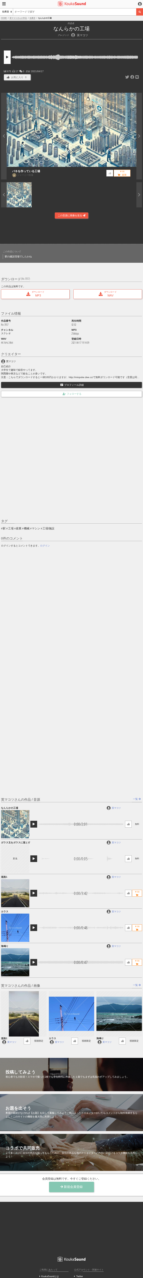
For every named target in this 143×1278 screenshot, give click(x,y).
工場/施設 (48, 528)
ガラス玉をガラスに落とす (15, 842)
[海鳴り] (15, 962)
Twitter (79, 1276)
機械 (26, 528)
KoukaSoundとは (50, 1276)
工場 (11, 528)
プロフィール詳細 (74, 384)
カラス (4, 911)
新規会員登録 (73, 1187)
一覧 (135, 799)
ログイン (45, 545)
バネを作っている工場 (26, 171)
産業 (18, 528)
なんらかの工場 (9, 807)
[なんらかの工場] (15, 824)
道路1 (4, 876)
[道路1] (15, 893)
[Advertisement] (71, 232)
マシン (36, 528)
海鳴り (4, 946)
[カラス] (15, 928)
